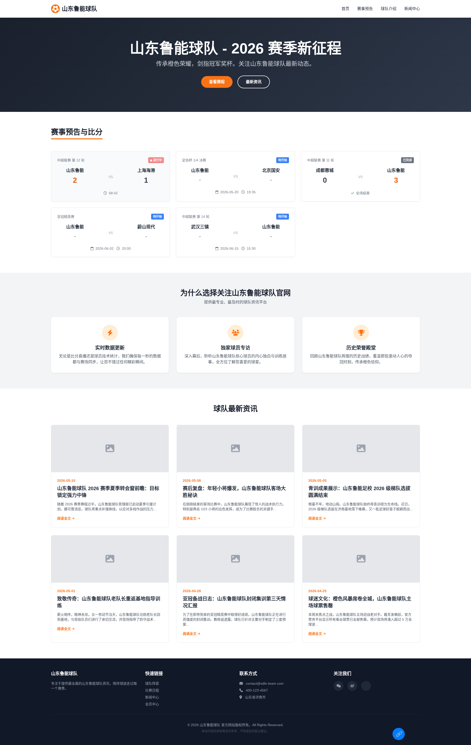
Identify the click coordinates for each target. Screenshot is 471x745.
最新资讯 (254, 82)
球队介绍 (388, 9)
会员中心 (152, 704)
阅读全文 (64, 518)
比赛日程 (152, 690)
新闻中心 (412, 9)
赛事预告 (365, 9)
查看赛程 (217, 82)
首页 (345, 9)
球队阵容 (152, 683)
